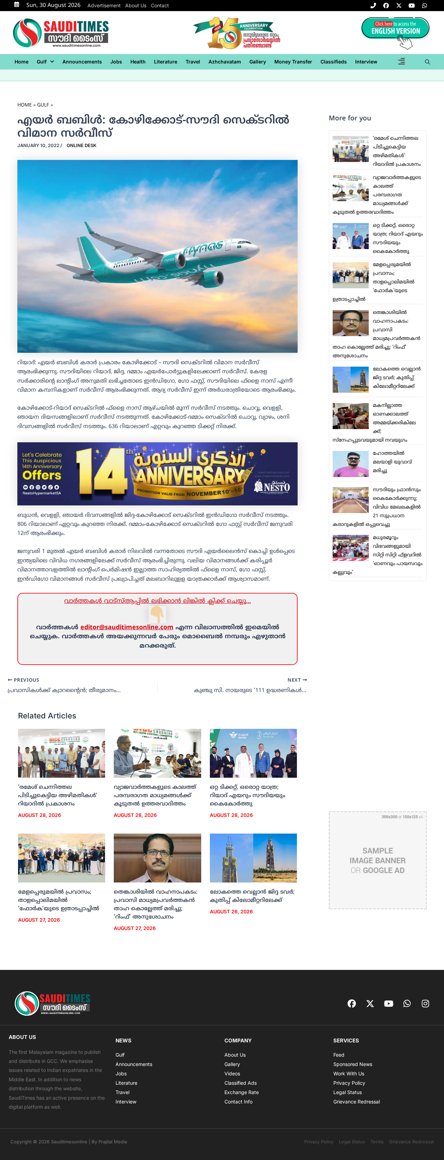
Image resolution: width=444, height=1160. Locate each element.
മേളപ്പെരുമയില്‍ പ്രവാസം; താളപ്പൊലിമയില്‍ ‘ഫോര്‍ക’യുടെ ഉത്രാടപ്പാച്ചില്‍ (58, 900)
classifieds (334, 62)
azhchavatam (224, 62)
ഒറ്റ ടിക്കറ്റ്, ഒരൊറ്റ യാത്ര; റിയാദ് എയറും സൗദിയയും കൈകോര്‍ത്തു (247, 796)
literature (165, 62)
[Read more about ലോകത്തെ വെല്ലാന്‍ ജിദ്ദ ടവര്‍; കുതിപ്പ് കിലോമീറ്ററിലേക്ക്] (253, 858)
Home (21, 62)
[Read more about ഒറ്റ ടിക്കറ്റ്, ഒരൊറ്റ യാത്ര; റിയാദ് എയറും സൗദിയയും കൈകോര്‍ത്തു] (253, 753)
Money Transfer (293, 62)
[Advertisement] (378, 696)
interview (366, 62)
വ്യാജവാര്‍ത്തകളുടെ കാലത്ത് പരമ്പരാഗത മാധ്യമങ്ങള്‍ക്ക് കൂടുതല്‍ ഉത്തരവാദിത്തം (155, 796)
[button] (45, 61)
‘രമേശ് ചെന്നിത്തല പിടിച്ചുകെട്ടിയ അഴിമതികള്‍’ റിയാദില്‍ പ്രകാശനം (57, 796)
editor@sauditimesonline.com (126, 628)
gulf (41, 62)
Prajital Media (113, 1141)
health (138, 62)
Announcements (82, 62)
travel (193, 62)
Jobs (116, 62)
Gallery (257, 62)
